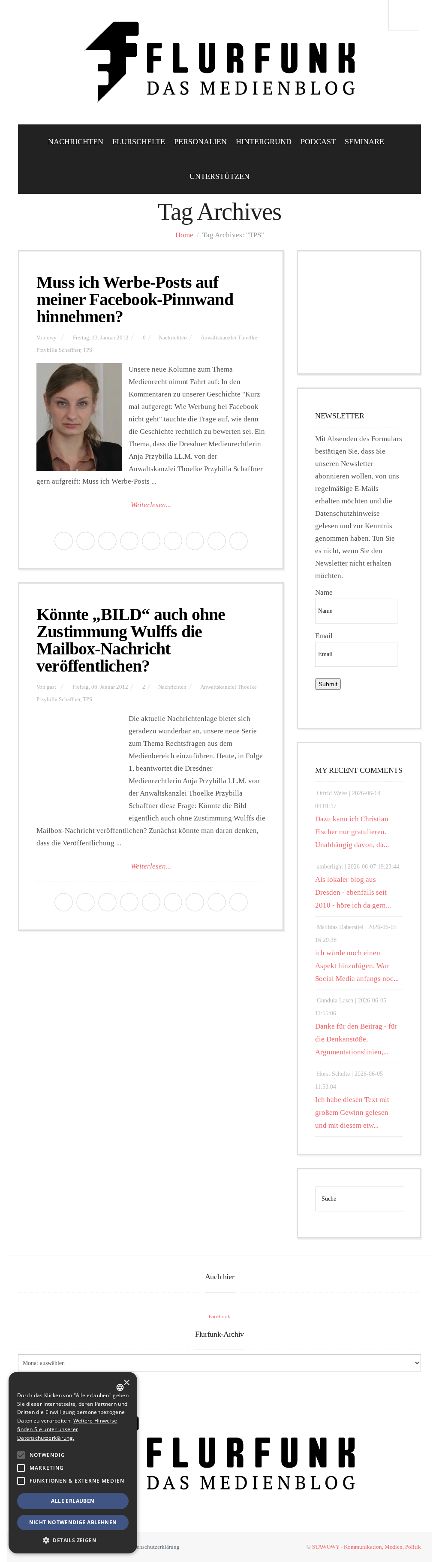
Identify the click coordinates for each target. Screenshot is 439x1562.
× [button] (126, 1383)
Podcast (318, 141)
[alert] (73, 1462)
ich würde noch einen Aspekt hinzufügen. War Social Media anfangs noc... (357, 966)
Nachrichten (75, 141)
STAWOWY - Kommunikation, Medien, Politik (366, 1547)
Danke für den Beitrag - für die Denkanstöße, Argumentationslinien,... (356, 1039)
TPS (87, 350)
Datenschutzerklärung (154, 1547)
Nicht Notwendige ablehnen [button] (73, 1522)
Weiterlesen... (151, 505)
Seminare (364, 141)
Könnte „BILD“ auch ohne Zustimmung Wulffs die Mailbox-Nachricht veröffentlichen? (131, 640)
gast (51, 687)
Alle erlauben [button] (72, 1500)
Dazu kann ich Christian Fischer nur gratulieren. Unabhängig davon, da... (352, 832)
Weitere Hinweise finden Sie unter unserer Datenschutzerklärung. (67, 1429)
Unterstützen (219, 176)
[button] (21, 1455)
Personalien (200, 141)
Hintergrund (264, 141)
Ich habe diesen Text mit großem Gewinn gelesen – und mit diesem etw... (354, 1112)
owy (52, 338)
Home (184, 235)
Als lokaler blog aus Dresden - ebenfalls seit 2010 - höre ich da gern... (353, 892)
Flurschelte (138, 141)
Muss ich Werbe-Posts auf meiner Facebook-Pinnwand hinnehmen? (134, 299)
